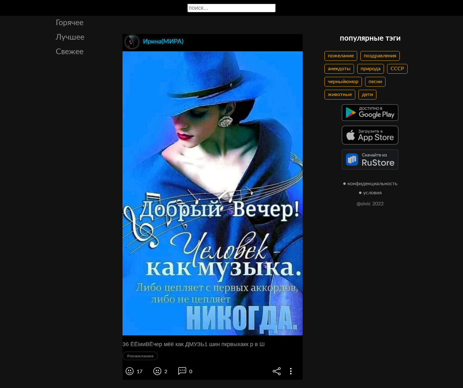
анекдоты (339, 68)
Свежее (69, 52)
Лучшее (70, 37)
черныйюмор (343, 81)
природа (370, 68)
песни (375, 81)
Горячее (69, 23)
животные (340, 94)
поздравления (380, 55)
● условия (370, 192)
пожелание (341, 55)
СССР (397, 68)
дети (367, 94)
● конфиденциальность (370, 183)
